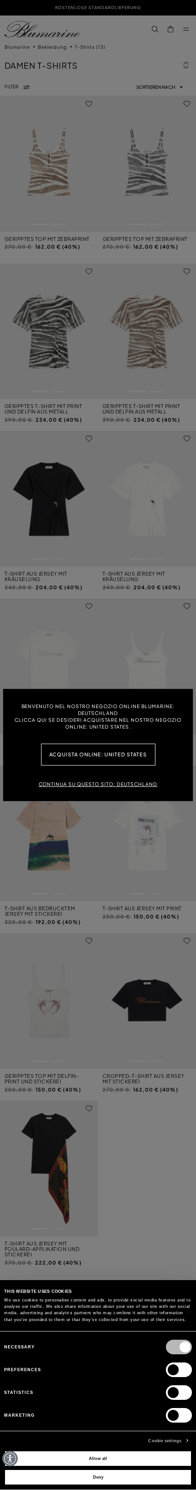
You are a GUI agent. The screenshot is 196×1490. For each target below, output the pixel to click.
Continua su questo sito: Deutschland (98, 784)
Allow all (98, 1458)
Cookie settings (164, 1441)
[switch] (179, 1369)
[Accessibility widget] (10, 1458)
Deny (98, 1477)
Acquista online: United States (98, 754)
